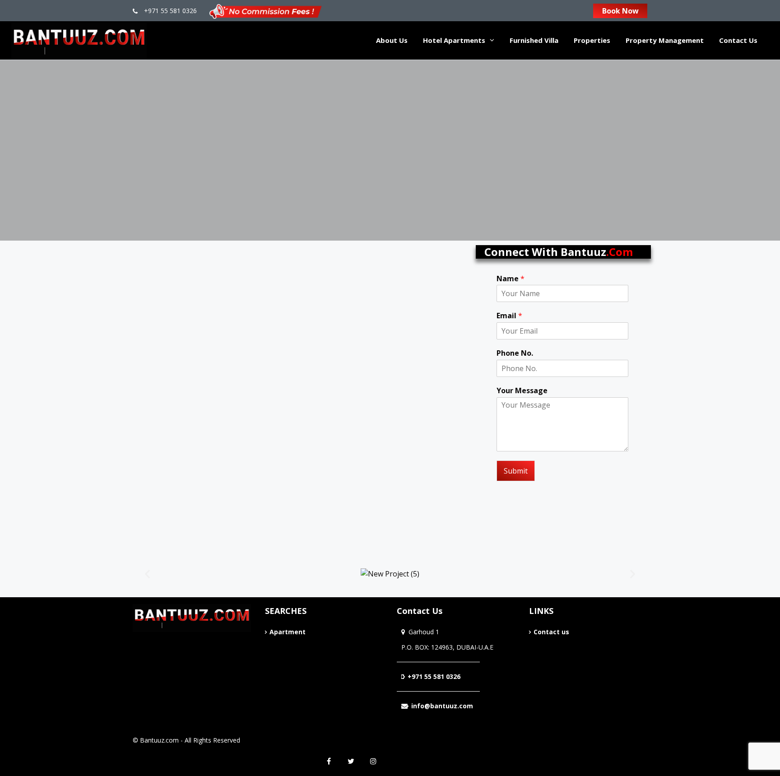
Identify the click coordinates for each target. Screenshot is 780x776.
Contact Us (738, 40)
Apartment (287, 631)
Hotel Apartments (454, 40)
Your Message (522, 390)
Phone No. (515, 353)
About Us (392, 40)
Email (509, 316)
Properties (592, 40)
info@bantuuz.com (442, 706)
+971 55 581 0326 (169, 10)
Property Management (665, 40)
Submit (516, 471)
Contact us (551, 631)
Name (511, 278)
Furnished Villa (534, 40)
